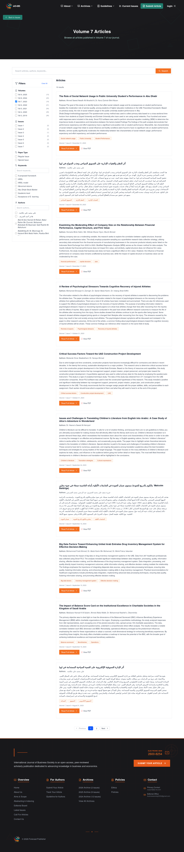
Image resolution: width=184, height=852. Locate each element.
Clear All (44, 83)
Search (165, 70)
